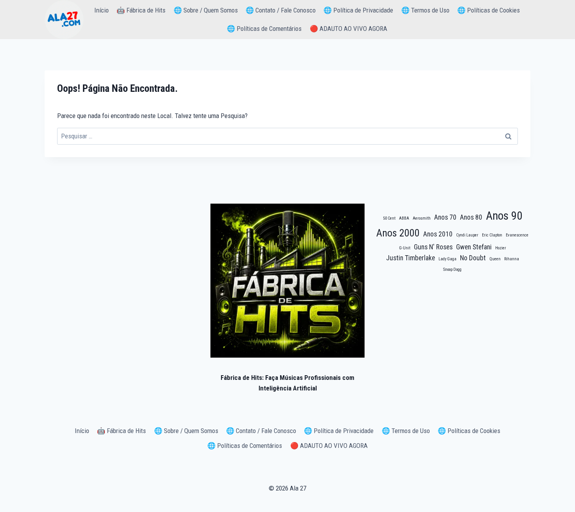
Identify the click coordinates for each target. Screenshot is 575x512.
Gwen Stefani (474, 247)
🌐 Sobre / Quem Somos (206, 10)
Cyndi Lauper (467, 235)
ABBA (404, 218)
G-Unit (404, 248)
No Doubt (473, 258)
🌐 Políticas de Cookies (488, 10)
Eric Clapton (492, 235)
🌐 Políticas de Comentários (264, 28)
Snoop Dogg (452, 269)
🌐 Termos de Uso (425, 10)
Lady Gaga (447, 258)
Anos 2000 (398, 233)
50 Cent (389, 218)
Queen (495, 258)
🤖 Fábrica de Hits (141, 10)
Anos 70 (445, 217)
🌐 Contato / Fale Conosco (281, 10)
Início (101, 10)
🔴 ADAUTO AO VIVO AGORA (348, 28)
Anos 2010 (438, 234)
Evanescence (517, 235)
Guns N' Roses (433, 247)
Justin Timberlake (410, 258)
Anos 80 (471, 217)
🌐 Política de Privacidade (358, 10)
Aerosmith (422, 218)
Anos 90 (504, 215)
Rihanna (511, 258)
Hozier (500, 248)
